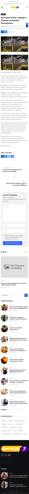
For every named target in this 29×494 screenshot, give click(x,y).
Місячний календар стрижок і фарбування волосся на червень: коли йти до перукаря (18, 371)
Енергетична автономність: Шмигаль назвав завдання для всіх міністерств (18, 403)
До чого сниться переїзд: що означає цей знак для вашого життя (18, 392)
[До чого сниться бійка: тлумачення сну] (4, 328)
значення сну (5, 427)
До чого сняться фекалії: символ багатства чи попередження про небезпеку (19, 308)
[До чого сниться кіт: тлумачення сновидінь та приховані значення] (4, 381)
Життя (11, 304)
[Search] (27, 7)
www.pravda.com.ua (5, 145)
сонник (20, 430)
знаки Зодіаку (18, 424)
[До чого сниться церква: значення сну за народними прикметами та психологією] (4, 349)
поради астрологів (6, 430)
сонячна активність (6, 434)
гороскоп (4, 424)
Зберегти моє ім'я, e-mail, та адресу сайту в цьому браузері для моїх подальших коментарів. (14, 237)
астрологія (10, 420)
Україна (3, 420)
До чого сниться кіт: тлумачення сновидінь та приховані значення (19, 382)
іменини (25, 434)
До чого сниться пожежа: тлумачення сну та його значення (17, 361)
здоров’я (10, 424)
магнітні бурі (13, 427)
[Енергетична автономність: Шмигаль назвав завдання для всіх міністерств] (4, 402)
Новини (3, 280)
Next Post (22, 181)
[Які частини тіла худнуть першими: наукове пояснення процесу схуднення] (4, 318)
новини (20, 427)
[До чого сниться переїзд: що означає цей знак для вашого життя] (4, 391)
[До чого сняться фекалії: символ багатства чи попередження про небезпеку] (4, 307)
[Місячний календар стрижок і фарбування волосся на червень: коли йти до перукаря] (4, 370)
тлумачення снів (17, 434)
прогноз (15, 430)
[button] (24, 252)
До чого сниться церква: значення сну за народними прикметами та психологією (17, 350)
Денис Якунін (5, 26)
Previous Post (7, 167)
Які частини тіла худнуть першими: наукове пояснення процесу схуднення (18, 319)
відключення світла (19, 420)
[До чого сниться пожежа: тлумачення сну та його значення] (4, 360)
